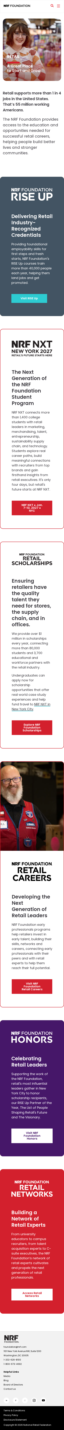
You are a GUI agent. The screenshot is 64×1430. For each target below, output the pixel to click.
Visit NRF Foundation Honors (32, 1136)
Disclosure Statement (15, 1419)
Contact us (10, 1388)
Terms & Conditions (14, 1410)
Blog (6, 1380)
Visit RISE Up (29, 298)
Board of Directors (13, 1384)
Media (7, 1376)
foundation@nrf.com (15, 1346)
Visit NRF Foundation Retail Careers (32, 986)
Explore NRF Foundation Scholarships (32, 727)
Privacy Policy (11, 1415)
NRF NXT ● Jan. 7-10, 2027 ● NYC (32, 508)
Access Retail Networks (32, 1294)
